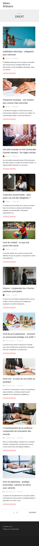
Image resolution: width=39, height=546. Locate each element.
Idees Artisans (8, 5)
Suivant (32, 512)
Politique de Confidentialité (11, 529)
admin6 (7, 58)
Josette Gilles (10, 341)
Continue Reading (9, 73)
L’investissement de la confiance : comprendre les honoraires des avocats (18, 431)
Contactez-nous (7, 526)
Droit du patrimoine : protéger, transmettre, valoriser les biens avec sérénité (17, 485)
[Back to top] (37, 544)
